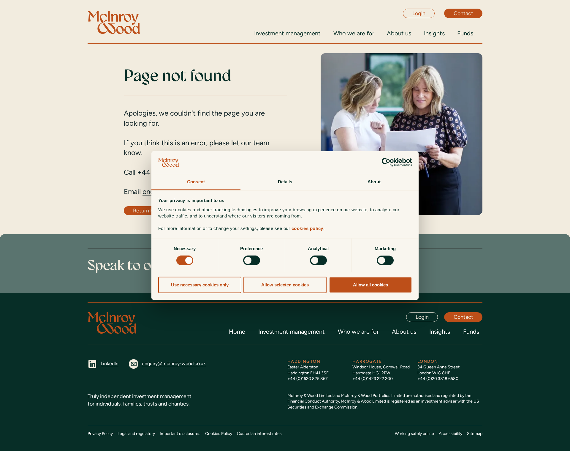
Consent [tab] (196, 181)
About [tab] (374, 181)
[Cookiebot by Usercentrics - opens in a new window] (386, 162)
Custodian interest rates (259, 433)
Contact (463, 13)
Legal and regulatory (136, 433)
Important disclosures (180, 433)
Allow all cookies (370, 284)
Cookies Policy (218, 433)
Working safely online (414, 433)
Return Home (149, 210)
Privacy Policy (100, 433)
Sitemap (474, 433)
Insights (439, 331)
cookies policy (307, 228)
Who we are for (358, 331)
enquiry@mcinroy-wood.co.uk (174, 363)
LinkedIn (109, 363)
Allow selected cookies (285, 284)
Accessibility (450, 433)
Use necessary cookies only (200, 284)
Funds (471, 331)
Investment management (291, 331)
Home (237, 331)
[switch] (251, 260)
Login (418, 13)
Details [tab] (285, 181)
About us (404, 331)
